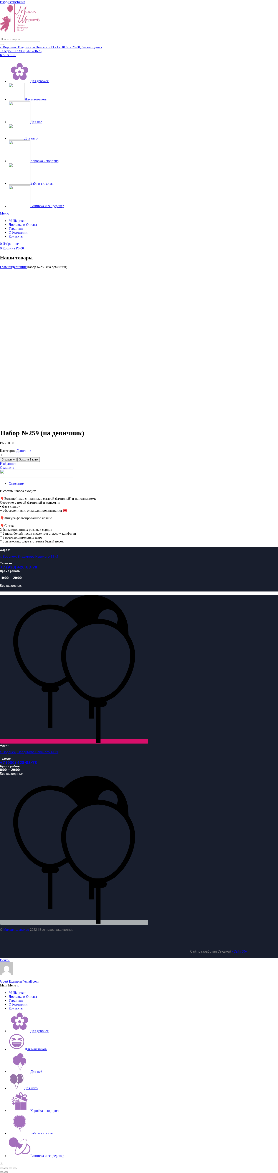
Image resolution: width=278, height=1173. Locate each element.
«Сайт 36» (240, 951)
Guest (19, 981)
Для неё (36, 122)
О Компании (18, 232)
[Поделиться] (10, 1168)
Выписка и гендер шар (47, 206)
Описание (16, 483)
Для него (31, 138)
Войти (5, 960)
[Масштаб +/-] (1, 1168)
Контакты (16, 236)
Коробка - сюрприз (44, 161)
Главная (6, 267)
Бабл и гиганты (41, 183)
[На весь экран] (6, 1168)
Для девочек (39, 81)
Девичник (19, 267)
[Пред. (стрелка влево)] (1, 1172)
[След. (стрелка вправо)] (6, 1172)
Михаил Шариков (16, 930)
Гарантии (16, 228)
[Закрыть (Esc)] (15, 1168)
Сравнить (7, 467)
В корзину (8, 459)
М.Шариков (17, 221)
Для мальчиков (36, 99)
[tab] (143, 484)
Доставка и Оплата (23, 224)
